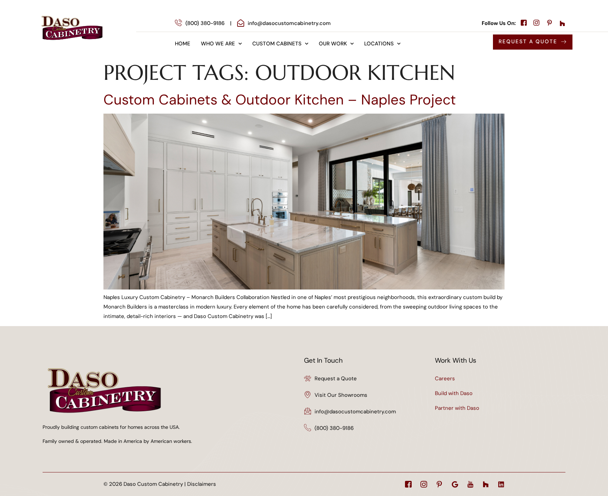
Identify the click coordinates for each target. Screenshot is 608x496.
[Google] (454, 484)
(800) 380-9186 (334, 428)
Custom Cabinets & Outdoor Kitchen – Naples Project (279, 99)
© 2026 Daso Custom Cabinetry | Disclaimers (159, 484)
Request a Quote (336, 378)
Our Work (333, 43)
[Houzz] (485, 484)
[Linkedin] (501, 484)
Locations (379, 43)
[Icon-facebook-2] (408, 484)
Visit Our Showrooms (341, 395)
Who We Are (218, 43)
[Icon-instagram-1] (423, 484)
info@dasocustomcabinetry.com (355, 411)
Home (182, 43)
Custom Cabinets (277, 43)
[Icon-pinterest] (439, 484)
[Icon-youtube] (470, 484)
